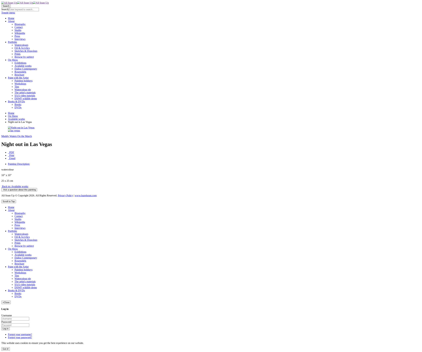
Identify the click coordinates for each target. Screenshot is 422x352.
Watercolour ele (23, 278)
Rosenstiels (20, 260)
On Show (13, 116)
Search (4, 9)
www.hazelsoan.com (86, 195)
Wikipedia (20, 222)
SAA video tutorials (25, 284)
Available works (16, 119)
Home (11, 113)
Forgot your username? (20, 334)
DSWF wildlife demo (26, 287)
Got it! (6, 349)
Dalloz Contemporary (26, 257)
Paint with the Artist (18, 266)
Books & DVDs (16, 290)
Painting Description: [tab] (19, 164)
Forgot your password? (20, 337)
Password (6, 321)
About (11, 210)
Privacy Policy (65, 195)
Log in (5, 328)
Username (6, 315)
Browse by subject (24, 245)
